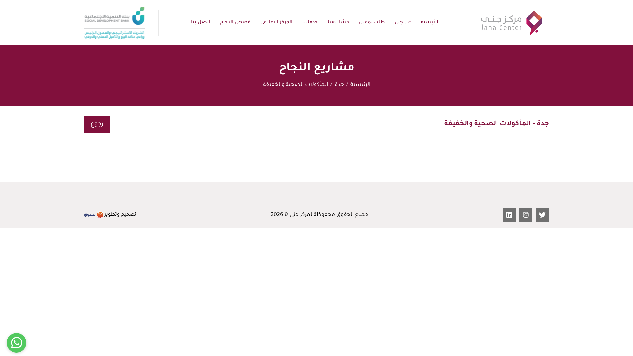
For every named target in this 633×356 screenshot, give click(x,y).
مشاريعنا (338, 22)
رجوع (97, 124)
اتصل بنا (200, 22)
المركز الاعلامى (276, 22)
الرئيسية (430, 22)
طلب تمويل (372, 22)
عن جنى (403, 22)
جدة (339, 85)
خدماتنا (310, 22)
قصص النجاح (235, 22)
